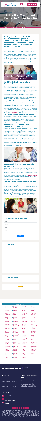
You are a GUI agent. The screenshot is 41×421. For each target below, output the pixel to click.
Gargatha (15, 323)
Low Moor (15, 353)
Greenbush (15, 327)
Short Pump (24, 358)
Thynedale (33, 329)
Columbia (7, 356)
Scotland (23, 356)
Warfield (32, 343)
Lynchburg (15, 356)
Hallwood (15, 328)
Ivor (14, 340)
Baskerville (7, 316)
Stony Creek (33, 321)
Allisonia (6, 309)
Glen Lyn (15, 324)
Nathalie (23, 318)
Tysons (32, 335)
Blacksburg (7, 321)
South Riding (33, 307)
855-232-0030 (5, 1)
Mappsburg (24, 307)
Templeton (33, 327)
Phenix (23, 339)
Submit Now (20, 235)
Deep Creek (15, 306)
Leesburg (15, 350)
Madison (15, 357)
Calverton (7, 27)
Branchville (7, 325)
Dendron (15, 309)
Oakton (23, 331)
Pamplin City (24, 335)
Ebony (14, 313)
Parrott (23, 336)
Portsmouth (24, 342)
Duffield (15, 310)
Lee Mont (15, 349)
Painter (23, 332)
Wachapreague (34, 342)
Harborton (15, 332)
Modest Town (25, 316)
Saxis (23, 353)
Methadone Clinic (5, 383)
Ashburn (6, 313)
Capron (6, 335)
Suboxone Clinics (5, 386)
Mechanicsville (25, 311)
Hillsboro (15, 338)
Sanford (23, 350)
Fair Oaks (15, 316)
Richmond (24, 346)
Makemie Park (16, 358)
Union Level (33, 336)
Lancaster (15, 347)
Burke (6, 331)
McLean (23, 310)
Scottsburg (24, 357)
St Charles (33, 317)
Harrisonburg (16, 334)
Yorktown (33, 354)
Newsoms (24, 324)
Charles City (7, 345)
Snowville (32, 306)
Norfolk (23, 325)
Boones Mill (7, 324)
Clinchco (6, 353)
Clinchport (7, 354)
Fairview (15, 317)
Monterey (24, 317)
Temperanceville (34, 325)
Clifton (6, 352)
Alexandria (7, 307)
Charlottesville (8, 346)
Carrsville (6, 336)
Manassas (24, 306)
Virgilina (32, 339)
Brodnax (6, 327)
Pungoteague (24, 343)
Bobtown (6, 323)
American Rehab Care (11, 368)
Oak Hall (23, 329)
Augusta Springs (8, 314)
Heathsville (15, 335)
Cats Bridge (7, 339)
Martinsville (24, 309)
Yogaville (32, 353)
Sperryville (33, 314)
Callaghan (7, 332)
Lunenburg (15, 354)
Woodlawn (33, 352)
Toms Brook (33, 331)
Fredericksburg (16, 320)
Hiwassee (15, 339)
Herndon (15, 336)
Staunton (32, 318)
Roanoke (24, 347)
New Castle (24, 320)
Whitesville (33, 347)
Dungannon (15, 311)
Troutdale (33, 332)
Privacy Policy (14, 383)
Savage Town (24, 352)
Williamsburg (33, 349)
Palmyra (23, 334)
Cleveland (7, 350)
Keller (14, 342)
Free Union (15, 321)
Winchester (33, 350)
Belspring (7, 318)
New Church (24, 321)
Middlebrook (24, 313)
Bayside (6, 317)
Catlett (6, 338)
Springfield (33, 316)
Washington (33, 345)
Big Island (7, 320)
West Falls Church (34, 346)
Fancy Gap (15, 318)
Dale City (6, 357)
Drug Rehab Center (6, 379)
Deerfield (15, 307)
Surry (32, 324)
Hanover (15, 331)
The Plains (33, 328)
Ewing (14, 314)
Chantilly (6, 343)
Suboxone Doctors (6, 381)
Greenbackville (16, 325)
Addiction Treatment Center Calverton (17, 27)
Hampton (15, 329)
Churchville (7, 349)
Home (3, 27)
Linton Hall (15, 352)
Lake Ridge (15, 346)
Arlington (7, 311)
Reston (23, 345)
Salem (23, 349)
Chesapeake (7, 347)
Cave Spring (7, 340)
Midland (23, 314)
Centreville (7, 342)
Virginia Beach (33, 340)
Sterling (32, 320)
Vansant (32, 338)
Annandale (7, 310)
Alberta (6, 306)
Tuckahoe (33, 334)
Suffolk (32, 323)
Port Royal (24, 340)
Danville (6, 358)
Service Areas (14, 381)
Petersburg (24, 338)
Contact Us (14, 379)
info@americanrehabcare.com (12, 400)
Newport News (25, 323)
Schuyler (23, 354)
